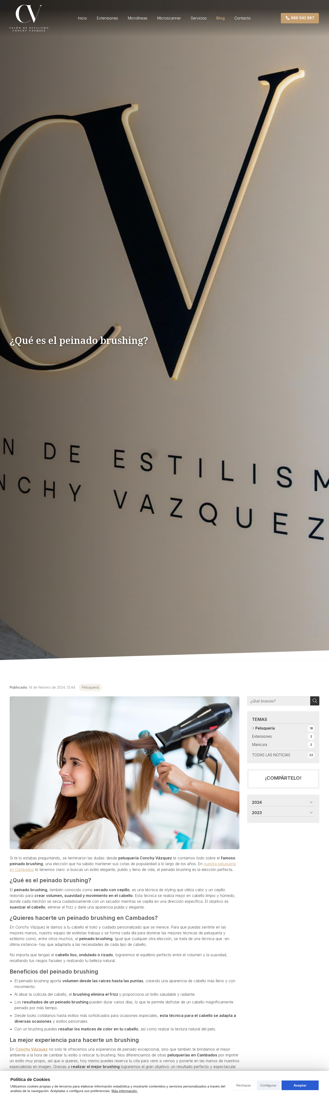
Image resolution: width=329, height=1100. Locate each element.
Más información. (125, 1091)
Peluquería (90, 687)
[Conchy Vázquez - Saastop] (29, 18)
